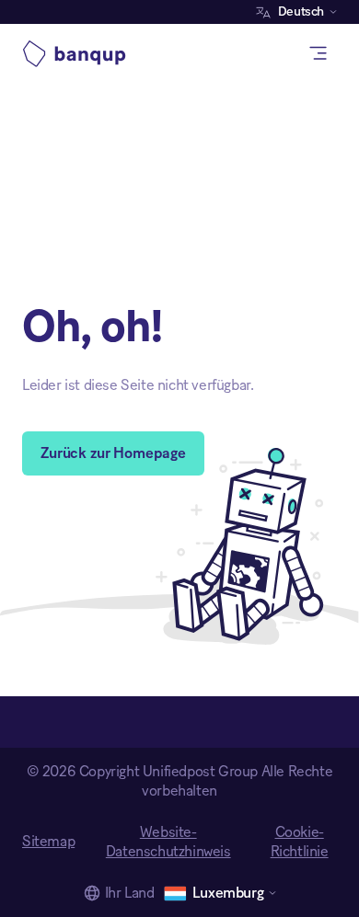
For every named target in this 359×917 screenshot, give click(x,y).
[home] (79, 53)
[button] (301, 12)
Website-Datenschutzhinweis (168, 842)
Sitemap (48, 841)
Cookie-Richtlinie (300, 842)
